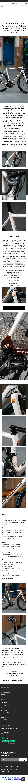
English (9, 771)
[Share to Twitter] (12, 14)
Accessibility (4, 719)
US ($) (4, 771)
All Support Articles (5, 692)
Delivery (3, 694)
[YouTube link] (12, 767)
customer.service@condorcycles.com (9, 728)
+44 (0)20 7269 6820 (5, 725)
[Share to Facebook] (8, 14)
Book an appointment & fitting (14, 308)
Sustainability (4, 707)
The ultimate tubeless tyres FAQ (13, 680)
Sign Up (23, 760)
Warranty (3, 699)
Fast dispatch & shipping (14, 1)
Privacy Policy (4, 715)
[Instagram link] (18, 767)
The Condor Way (5, 705)
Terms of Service (5, 712)
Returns (3, 697)
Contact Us (3, 689)
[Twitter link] (7, 767)
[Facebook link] (2, 767)
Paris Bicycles (4, 710)
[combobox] (15, 6)
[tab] (14, 1)
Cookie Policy (4, 717)
